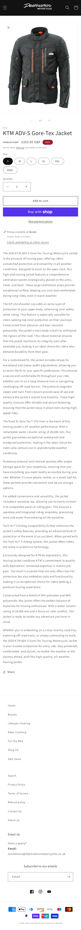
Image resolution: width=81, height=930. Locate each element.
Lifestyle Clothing (19, 723)
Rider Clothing (17, 732)
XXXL (10, 170)
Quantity (8, 178)
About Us (14, 820)
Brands (12, 714)
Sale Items (14, 759)
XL (43, 161)
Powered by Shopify (54, 923)
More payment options (41, 221)
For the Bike (15, 741)
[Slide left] (32, 120)
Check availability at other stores (28, 242)
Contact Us (15, 811)
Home (11, 705)
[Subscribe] (68, 876)
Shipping (20, 147)
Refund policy (16, 802)
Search (12, 775)
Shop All (13, 750)
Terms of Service (18, 793)
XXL (57, 161)
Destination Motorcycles (35, 923)
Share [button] (11, 672)
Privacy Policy (16, 784)
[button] (5, 7)
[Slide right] (49, 120)
